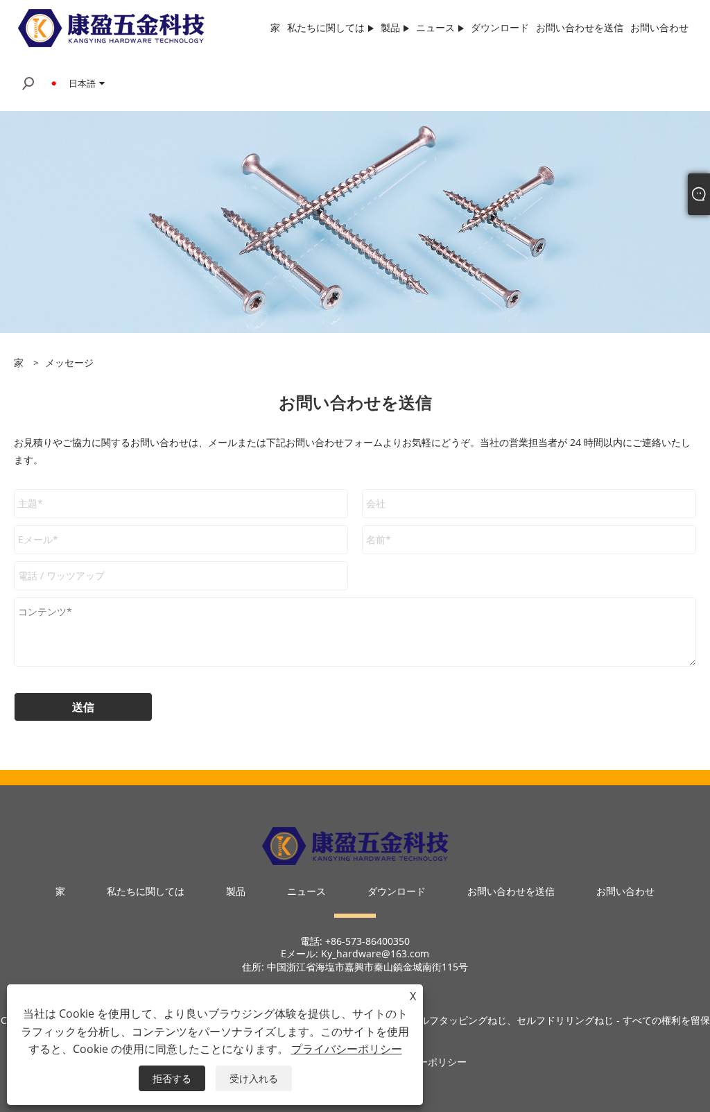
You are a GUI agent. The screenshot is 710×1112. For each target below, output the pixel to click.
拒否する (172, 1078)
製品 (235, 891)
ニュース (306, 891)
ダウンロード (396, 891)
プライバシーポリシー (346, 1049)
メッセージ (69, 362)
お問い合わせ (625, 891)
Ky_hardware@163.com (375, 953)
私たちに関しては (145, 891)
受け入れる (254, 1078)
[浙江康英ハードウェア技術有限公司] (111, 26)
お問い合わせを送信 (511, 891)
